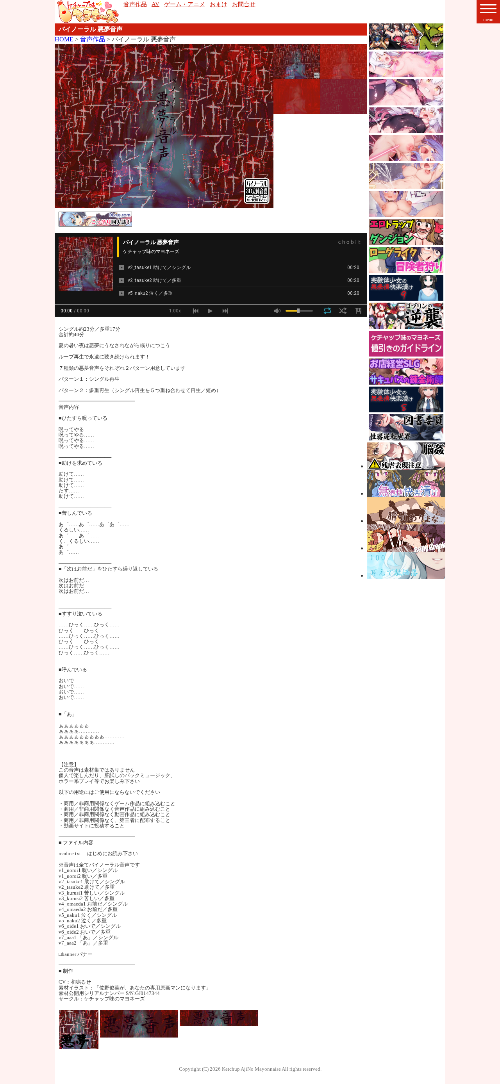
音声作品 (92, 39)
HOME (64, 39)
